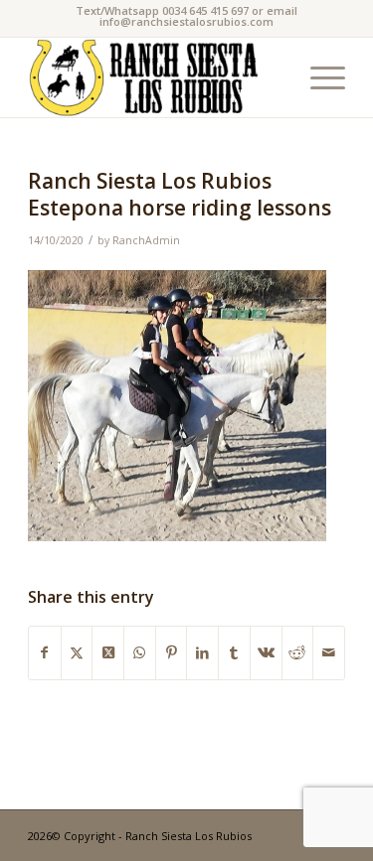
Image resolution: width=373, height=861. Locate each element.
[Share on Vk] (266, 652)
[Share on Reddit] (297, 652)
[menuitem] (317, 77)
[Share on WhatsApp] (139, 652)
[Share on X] (77, 652)
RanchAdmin (146, 240)
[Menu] (317, 77)
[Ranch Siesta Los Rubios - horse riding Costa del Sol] (154, 77)
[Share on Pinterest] (171, 652)
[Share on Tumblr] (234, 652)
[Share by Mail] (328, 652)
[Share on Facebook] (45, 652)
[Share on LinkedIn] (202, 652)
